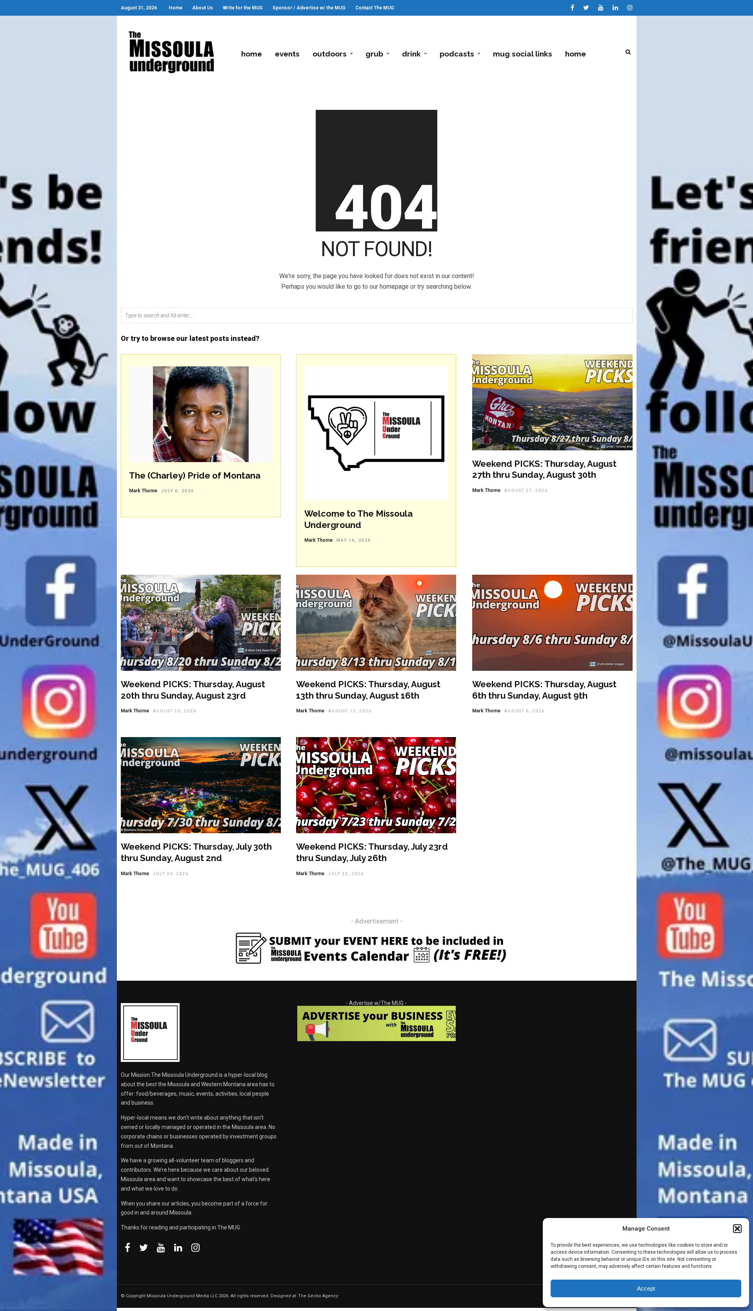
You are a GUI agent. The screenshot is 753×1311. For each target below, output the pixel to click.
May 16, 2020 (353, 540)
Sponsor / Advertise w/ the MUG (309, 8)
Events (287, 53)
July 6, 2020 (177, 491)
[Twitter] (143, 1247)
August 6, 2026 (524, 711)
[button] (737, 1229)
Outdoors (330, 53)
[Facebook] (127, 1247)
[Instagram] (630, 8)
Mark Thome (143, 490)
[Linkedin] (615, 8)
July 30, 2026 (171, 874)
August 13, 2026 (350, 711)
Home (175, 8)
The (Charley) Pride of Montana (194, 475)
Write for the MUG (243, 8)
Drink (411, 53)
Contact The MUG (374, 8)
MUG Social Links (522, 53)
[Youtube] (601, 8)
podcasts (457, 53)
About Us (202, 8)
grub (374, 53)
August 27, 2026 (526, 490)
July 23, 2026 (346, 874)
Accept (646, 1288)
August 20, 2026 (174, 711)
